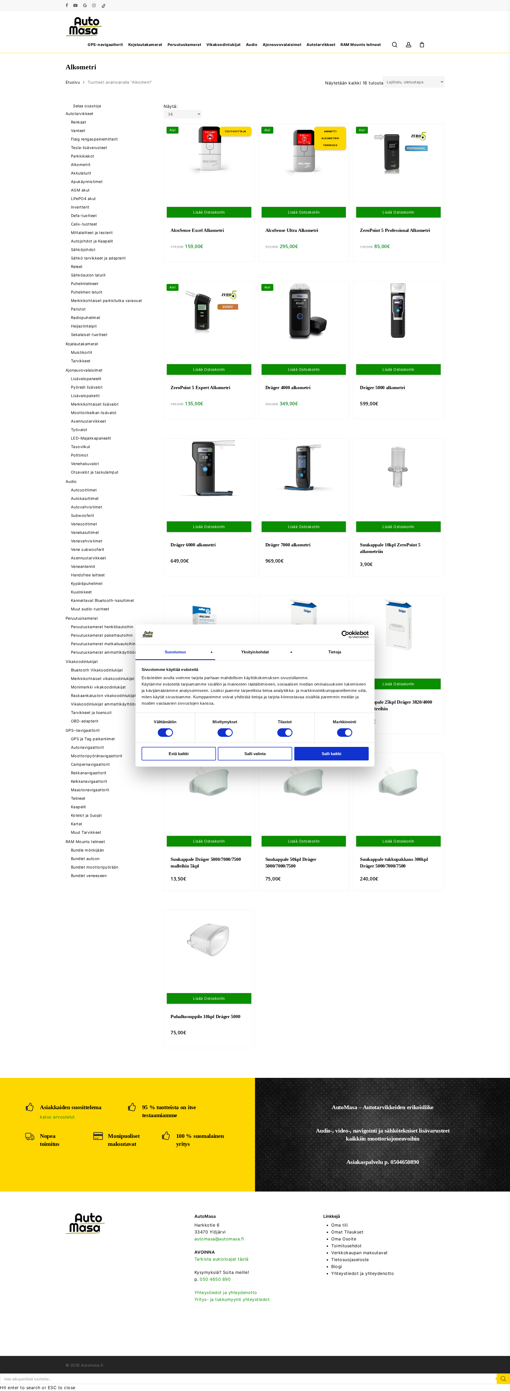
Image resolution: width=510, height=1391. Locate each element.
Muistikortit (81, 352)
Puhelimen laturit (87, 292)
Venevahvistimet (87, 541)
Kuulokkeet (81, 592)
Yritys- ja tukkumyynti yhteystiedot (232, 1299)
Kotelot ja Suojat (86, 815)
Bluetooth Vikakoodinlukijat (97, 670)
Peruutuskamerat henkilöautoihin (102, 626)
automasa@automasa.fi (219, 1238)
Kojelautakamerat (82, 344)
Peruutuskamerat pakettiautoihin (102, 635)
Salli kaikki (331, 753)
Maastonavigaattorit (90, 790)
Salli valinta (255, 753)
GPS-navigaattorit (83, 730)
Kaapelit (78, 807)
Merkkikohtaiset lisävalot (95, 404)
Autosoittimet (84, 490)
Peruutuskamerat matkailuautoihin (103, 643)
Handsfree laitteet (88, 575)
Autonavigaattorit (87, 747)
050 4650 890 (215, 1279)
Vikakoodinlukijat (82, 661)
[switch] (225, 732)
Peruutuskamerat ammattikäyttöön (104, 652)
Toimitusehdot (346, 1245)
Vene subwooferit (87, 549)
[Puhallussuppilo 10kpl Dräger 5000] (209, 939)
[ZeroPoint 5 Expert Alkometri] (209, 310)
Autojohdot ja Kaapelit (92, 241)
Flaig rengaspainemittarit (94, 139)
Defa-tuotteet (84, 215)
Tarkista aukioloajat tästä (221, 1259)
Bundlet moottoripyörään (94, 867)
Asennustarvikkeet (88, 421)
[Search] (503, 1378)
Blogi (336, 1266)
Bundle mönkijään (87, 850)
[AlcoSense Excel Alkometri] (209, 153)
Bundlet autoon (85, 858)
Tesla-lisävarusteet (89, 147)
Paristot (78, 309)
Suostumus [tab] (175, 652)
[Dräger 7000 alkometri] (304, 468)
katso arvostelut (57, 1117)
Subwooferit (82, 515)
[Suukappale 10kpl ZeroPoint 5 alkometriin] (398, 468)
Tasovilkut (80, 446)
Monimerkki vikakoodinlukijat (98, 687)
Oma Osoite (343, 1238)
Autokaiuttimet (85, 498)
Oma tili (339, 1225)
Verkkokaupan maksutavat (359, 1252)
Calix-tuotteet (84, 224)
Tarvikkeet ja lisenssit (91, 712)
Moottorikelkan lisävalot (94, 412)
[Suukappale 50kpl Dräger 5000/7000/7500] (304, 782)
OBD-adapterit (85, 721)
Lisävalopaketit (85, 395)
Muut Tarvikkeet (86, 832)
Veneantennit (83, 566)
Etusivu (73, 82)
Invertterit (80, 207)
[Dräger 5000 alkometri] (398, 310)
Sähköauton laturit (88, 275)
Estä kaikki (179, 753)
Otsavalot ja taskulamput (94, 472)
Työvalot (79, 429)
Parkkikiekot (82, 156)
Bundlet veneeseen (89, 875)
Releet (77, 266)
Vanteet (78, 130)
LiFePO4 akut (83, 198)
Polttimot (79, 455)
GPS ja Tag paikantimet (93, 739)
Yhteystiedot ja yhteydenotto (225, 1292)
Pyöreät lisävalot (87, 387)
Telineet (78, 798)
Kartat (76, 824)
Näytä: (170, 106)
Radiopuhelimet (85, 317)
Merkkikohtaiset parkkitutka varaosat (106, 300)
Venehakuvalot (85, 463)
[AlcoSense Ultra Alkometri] (304, 153)
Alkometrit (81, 164)
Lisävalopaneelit (86, 378)
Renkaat (78, 122)
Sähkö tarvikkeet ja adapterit (98, 258)
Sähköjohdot (83, 249)
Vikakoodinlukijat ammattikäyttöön (104, 704)
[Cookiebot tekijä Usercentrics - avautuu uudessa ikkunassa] (345, 635)
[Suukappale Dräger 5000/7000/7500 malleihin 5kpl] (209, 782)
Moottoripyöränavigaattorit (96, 756)
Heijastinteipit (84, 326)
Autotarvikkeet (80, 113)
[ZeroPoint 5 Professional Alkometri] (398, 153)
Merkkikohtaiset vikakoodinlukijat (103, 678)
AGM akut (80, 190)
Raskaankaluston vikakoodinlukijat (103, 695)
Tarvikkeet (81, 361)
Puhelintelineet (85, 283)
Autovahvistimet (86, 507)
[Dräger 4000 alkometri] (304, 310)
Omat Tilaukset (347, 1232)
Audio (71, 481)
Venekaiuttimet (85, 532)
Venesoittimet (84, 524)
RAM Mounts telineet (85, 841)
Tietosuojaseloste (350, 1259)
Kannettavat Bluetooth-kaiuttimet (102, 600)
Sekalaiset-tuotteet (89, 334)
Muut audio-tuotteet (90, 609)
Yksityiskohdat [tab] (255, 652)
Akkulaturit (81, 173)
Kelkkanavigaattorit (89, 781)
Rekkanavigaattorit (89, 773)
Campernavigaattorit (90, 764)
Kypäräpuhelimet (87, 583)
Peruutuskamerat (82, 618)
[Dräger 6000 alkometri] (209, 468)
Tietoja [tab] (334, 652)
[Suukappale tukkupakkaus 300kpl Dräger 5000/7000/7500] (398, 782)
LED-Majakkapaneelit (91, 438)
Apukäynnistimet (87, 181)
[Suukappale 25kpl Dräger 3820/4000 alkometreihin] (398, 625)
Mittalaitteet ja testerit (92, 232)
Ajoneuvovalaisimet (84, 370)
